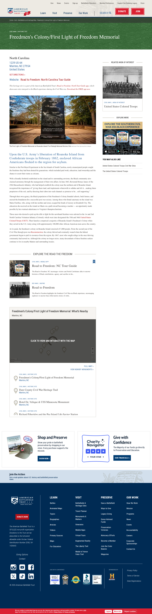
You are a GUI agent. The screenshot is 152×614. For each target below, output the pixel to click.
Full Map (88, 366)
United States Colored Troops (121, 106)
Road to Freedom (43, 287)
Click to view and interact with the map (53, 341)
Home (20, 11)
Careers (129, 535)
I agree (108, 611)
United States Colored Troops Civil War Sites (119, 166)
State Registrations (134, 581)
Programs (130, 514)
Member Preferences (107, 3)
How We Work (132, 503)
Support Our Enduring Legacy (127, 3)
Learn (43, 13)
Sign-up (75, 3)
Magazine (105, 554)
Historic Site (32, 374)
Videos (52, 530)
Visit (54, 13)
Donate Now (22, 517)
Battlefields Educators (88, 3)
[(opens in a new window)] (13, 567)
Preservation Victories (106, 528)
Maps (52, 541)
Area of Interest (119, 102)
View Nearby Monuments (81, 369)
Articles (53, 525)
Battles (52, 503)
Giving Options (22, 554)
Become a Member (108, 541)
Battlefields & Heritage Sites (80, 504)
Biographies (54, 519)
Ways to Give (106, 508)
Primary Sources (56, 535)
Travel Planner (81, 511)
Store (142, 3)
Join (137, 11)
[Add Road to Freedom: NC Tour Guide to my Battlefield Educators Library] (94, 261)
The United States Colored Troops (115, 171)
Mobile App (45, 262)
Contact (22, 559)
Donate (122, 11)
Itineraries (79, 524)
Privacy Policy (132, 570)
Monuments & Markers (80, 517)
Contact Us (130, 549)
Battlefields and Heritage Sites (27, 20)
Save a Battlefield (108, 503)
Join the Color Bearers (106, 547)
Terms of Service (133, 576)
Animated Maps (56, 508)
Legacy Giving (109, 514)
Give (52, 3)
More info (117, 611)
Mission (129, 508)
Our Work (83, 13)
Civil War (13, 31)
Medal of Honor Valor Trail (82, 553)
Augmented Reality (82, 541)
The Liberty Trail (83, 546)
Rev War (35, 283)
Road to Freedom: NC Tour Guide (54, 265)
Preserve (67, 13)
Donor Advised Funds (106, 520)
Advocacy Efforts (108, 535)
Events (66, 3)
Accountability (132, 530)
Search (104, 12)
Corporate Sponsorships (131, 542)
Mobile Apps (80, 530)
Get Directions (21, 74)
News (59, 3)
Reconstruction (37, 232)
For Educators (55, 546)
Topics (52, 514)
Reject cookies (130, 611)
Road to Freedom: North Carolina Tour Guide (46, 79)
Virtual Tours (80, 535)
